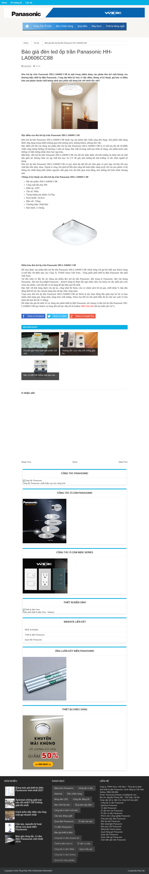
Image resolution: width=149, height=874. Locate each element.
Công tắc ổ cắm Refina (65, 854)
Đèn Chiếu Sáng (64, 26)
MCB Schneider (31, 630)
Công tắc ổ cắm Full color (66, 810)
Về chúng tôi (16, 3)
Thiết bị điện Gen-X (63, 843)
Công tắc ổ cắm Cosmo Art (66, 838)
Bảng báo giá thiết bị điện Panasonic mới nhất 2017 (29, 789)
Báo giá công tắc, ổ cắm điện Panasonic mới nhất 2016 (29, 839)
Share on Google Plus (85, 316)
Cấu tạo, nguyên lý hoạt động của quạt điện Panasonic (28, 827)
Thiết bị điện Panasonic (35, 635)
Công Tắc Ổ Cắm (43, 26)
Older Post (123, 462)
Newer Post (26, 462)
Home (4, 3)
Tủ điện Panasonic (63, 827)
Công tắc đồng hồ (81, 799)
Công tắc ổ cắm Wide (64, 849)
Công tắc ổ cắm (86, 788)
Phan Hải (141, 871)
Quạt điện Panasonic (64, 821)
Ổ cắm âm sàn (85, 821)
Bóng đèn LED (61, 799)
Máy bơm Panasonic (63, 788)
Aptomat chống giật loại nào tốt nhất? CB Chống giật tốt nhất (28, 802)
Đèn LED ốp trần (62, 805)
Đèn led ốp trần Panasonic (34, 74)
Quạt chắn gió (85, 849)
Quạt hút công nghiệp (64, 860)
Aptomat (58, 793)
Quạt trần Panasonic (33, 640)
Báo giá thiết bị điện (63, 832)
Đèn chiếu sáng (74, 793)
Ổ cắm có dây (84, 843)
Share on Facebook (36, 316)
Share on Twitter (60, 316)
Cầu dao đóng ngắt (63, 816)
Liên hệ (28, 3)
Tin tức (38, 66)
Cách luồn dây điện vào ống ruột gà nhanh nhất (30, 813)
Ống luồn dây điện (83, 805)
